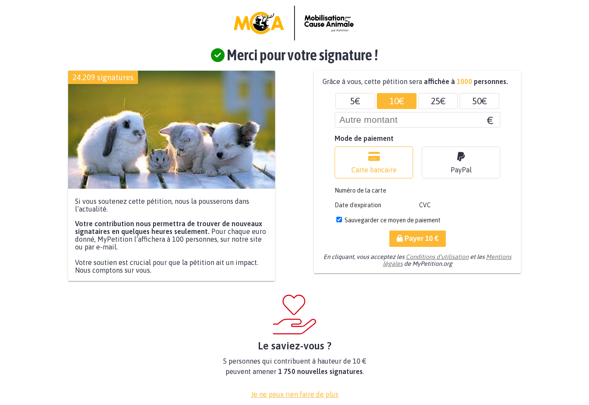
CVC (425, 205)
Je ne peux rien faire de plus (294, 394)
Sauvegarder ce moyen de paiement (393, 220)
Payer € (421, 238)
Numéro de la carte (360, 190)
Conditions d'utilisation (437, 256)
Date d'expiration (358, 205)
